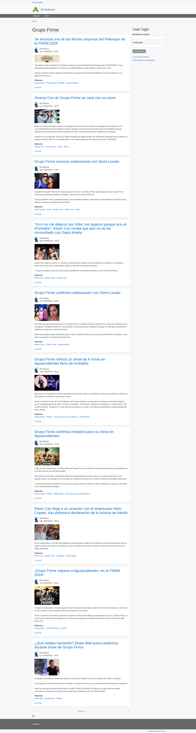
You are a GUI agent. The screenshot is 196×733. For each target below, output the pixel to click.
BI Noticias (48, 9)
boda (60, 147)
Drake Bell (38, 698)
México (59, 698)
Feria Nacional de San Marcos (65, 417)
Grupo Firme (39, 83)
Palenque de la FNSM (55, 83)
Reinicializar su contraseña (143, 60)
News (66, 147)
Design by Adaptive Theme (156, 731)
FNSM (49, 417)
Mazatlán (60, 556)
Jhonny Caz (39, 147)
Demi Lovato (39, 209)
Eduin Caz (69, 209)
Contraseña (138, 43)
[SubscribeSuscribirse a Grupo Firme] (33, 716)
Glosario (36, 16)
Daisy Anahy (50, 278)
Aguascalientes (72, 83)
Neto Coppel (71, 556)
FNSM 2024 (84, 417)
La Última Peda (52, 628)
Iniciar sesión (37, 2)
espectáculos (63, 344)
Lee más (37, 87)
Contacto (35, 724)
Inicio (47, 16)
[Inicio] (36, 9)
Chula (77, 209)
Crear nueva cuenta (140, 57)
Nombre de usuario (141, 34)
